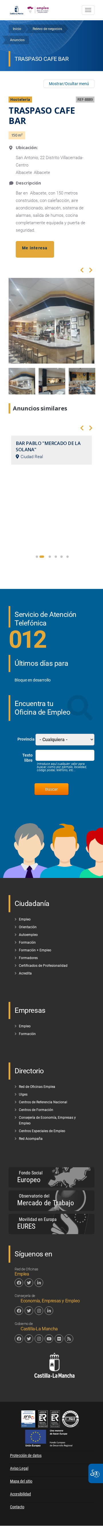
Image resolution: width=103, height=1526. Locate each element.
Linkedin (39, 1282)
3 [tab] (50, 557)
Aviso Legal (19, 1468)
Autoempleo (28, 935)
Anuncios (17, 40)
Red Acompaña (31, 1139)
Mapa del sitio (21, 1481)
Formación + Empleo (35, 950)
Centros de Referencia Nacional (43, 1102)
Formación (27, 943)
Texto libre (27, 758)
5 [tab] (61, 557)
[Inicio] (38, 8)
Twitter (29, 1282)
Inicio (17, 29)
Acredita (25, 973)
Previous (82, 271)
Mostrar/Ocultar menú (69, 83)
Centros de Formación (36, 1110)
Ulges (23, 1094)
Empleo (25, 919)
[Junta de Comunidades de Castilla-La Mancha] (16, 8)
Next (91, 271)
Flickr (59, 1338)
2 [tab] (41, 557)
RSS (69, 1338)
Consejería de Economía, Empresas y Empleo (47, 1120)
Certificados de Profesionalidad (43, 966)
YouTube (49, 1338)
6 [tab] (67, 557)
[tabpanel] (51, 450)
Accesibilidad (20, 1494)
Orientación (28, 927)
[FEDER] (51, 1445)
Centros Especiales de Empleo (42, 1131)
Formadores (28, 958)
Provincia (26, 739)
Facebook (19, 1282)
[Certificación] (51, 1426)
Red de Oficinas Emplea (37, 1087)
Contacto (17, 1507)
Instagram (39, 1310)
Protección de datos (25, 1455)
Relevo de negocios (47, 29)
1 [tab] (37, 557)
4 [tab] (56, 557)
